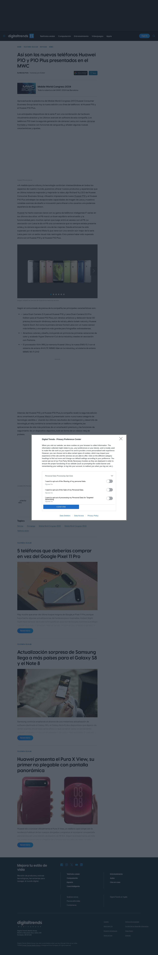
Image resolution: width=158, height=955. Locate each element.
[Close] (121, 439)
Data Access (79, 516)
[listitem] (79, 475)
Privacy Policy (93, 516)
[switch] (109, 481)
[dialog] (79, 477)
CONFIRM (61, 507)
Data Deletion (65, 516)
